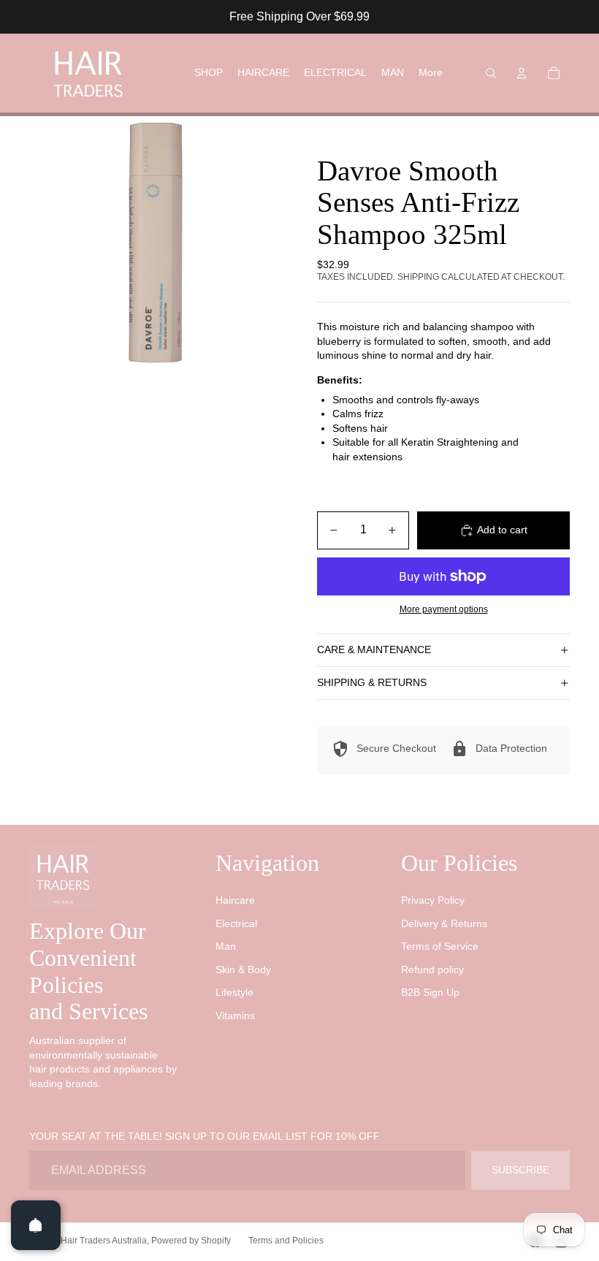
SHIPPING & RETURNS (372, 682)
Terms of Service (439, 946)
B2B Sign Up (430, 992)
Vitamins (235, 1015)
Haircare (235, 900)
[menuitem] (430, 73)
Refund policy (432, 969)
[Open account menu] (521, 73)
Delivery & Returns (444, 923)
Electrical (236, 923)
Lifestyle (234, 992)
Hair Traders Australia (104, 1240)
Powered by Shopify (191, 1240)
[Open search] (491, 73)
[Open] (36, 1225)
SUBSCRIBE (520, 1170)
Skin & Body (243, 969)
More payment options (444, 609)
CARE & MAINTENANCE (374, 649)
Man (225, 946)
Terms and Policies (286, 1240)
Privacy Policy (433, 900)
